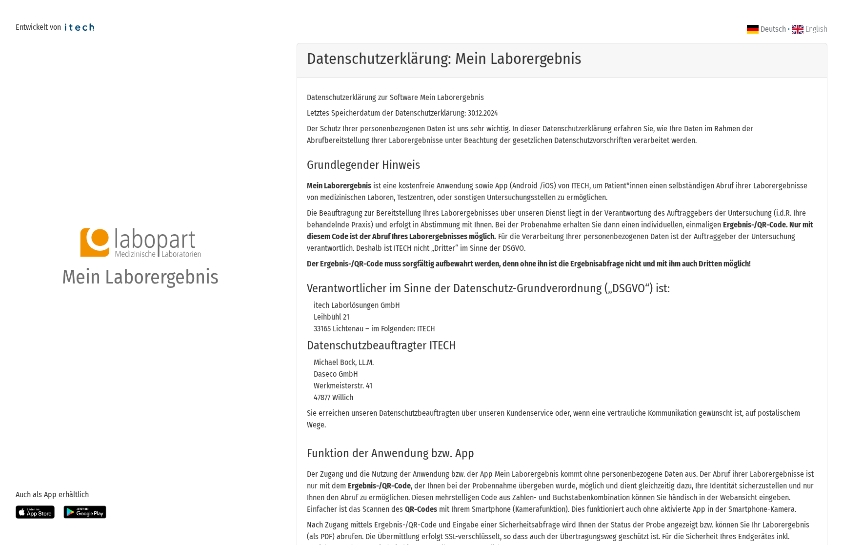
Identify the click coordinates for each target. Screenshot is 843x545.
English (816, 29)
